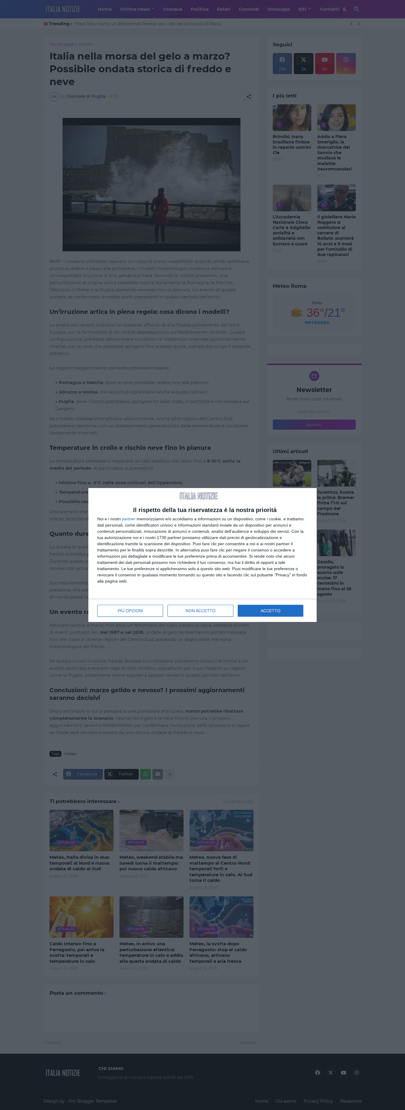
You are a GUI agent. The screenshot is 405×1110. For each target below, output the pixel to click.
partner (128, 519)
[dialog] (202, 555)
